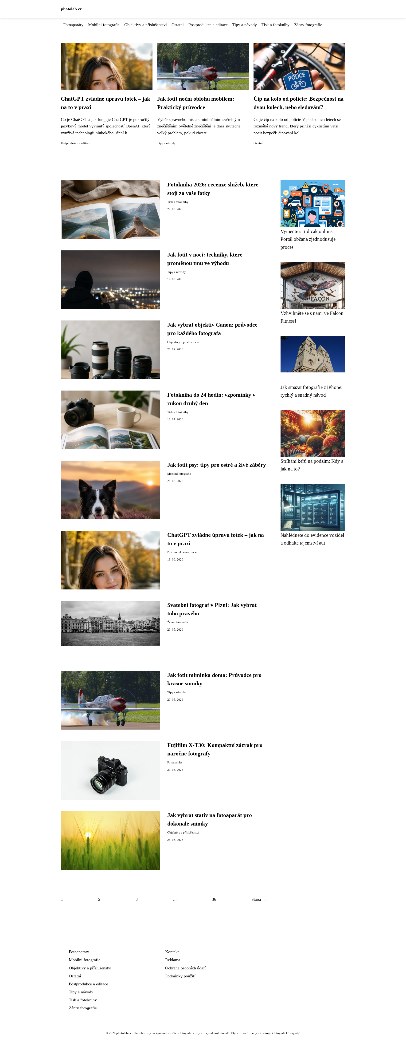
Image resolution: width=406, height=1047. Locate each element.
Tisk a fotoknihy (275, 24)
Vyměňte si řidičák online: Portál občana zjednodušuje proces (308, 239)
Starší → (258, 899)
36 (214, 899)
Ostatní (178, 24)
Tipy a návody (244, 24)
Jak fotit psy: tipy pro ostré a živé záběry (216, 465)
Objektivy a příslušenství (145, 24)
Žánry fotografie (308, 24)
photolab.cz (71, 9)
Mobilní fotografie (104, 24)
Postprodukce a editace (208, 24)
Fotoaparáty (73, 24)
